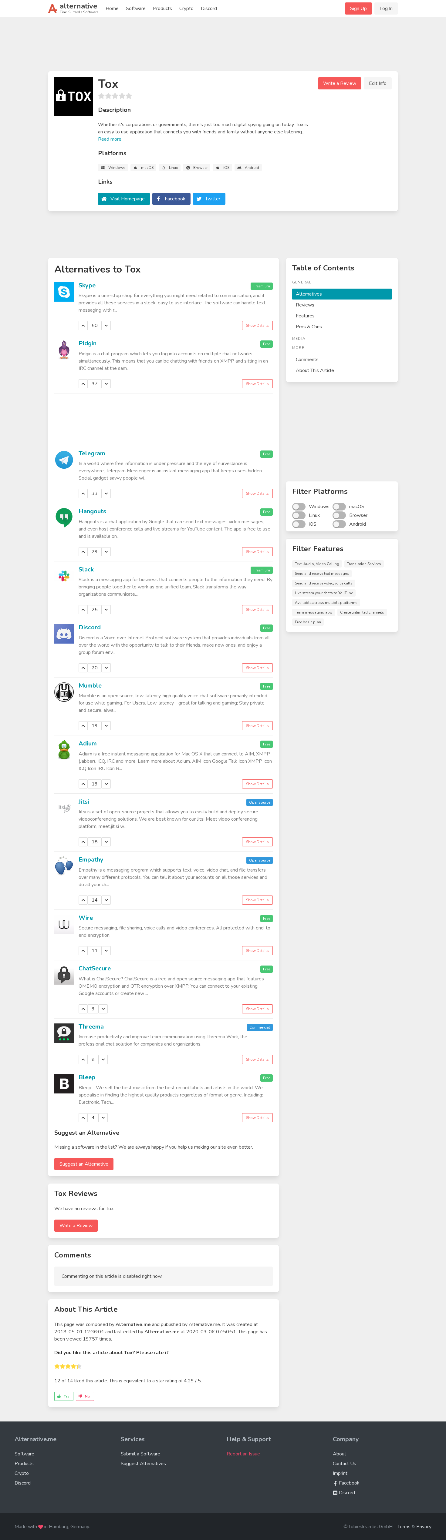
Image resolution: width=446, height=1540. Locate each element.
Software (136, 8)
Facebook (175, 199)
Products (162, 8)
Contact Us (344, 1463)
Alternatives (309, 294)
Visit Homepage (127, 199)
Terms (404, 1526)
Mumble (90, 685)
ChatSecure (95, 968)
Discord (209, 8)
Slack (86, 569)
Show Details (257, 325)
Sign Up (358, 8)
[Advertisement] (223, 47)
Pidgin (87, 343)
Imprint (340, 1473)
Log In (386, 8)
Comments (307, 359)
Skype (87, 285)
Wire (86, 918)
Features (305, 316)
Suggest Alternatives (143, 1463)
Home (112, 8)
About (339, 1454)
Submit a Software (140, 1454)
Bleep (87, 1077)
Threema (91, 1027)
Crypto (186, 8)
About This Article (315, 370)
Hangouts (92, 511)
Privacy (423, 1526)
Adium (88, 743)
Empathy (91, 859)
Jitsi (84, 802)
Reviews (305, 305)
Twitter (212, 199)
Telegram (92, 453)
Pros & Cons (309, 326)
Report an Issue (243, 1454)
